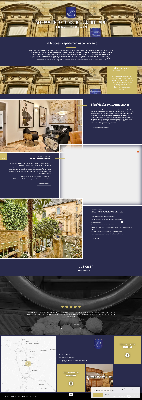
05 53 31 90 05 (66, 355)
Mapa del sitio (33, 396)
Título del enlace (44, 184)
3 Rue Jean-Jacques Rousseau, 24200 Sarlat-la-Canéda (74, 361)
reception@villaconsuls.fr (68, 357)
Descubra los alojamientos (101, 128)
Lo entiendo (98, 395)
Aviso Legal (25, 396)
